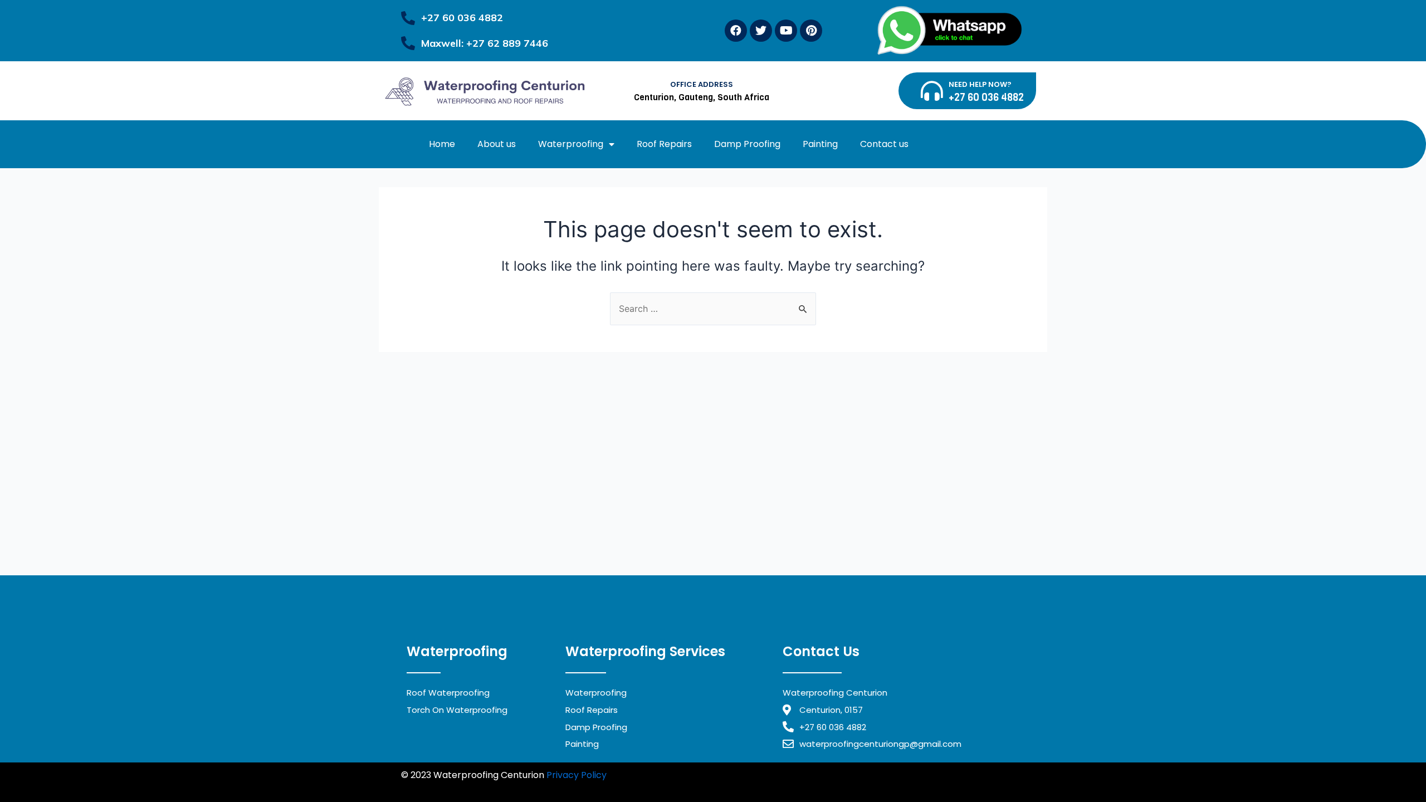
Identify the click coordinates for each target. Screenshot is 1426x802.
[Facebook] (736, 30)
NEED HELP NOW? (980, 84)
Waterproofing (570, 144)
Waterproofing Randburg (769, 775)
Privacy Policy (576, 775)
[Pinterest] (811, 30)
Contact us (884, 144)
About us (496, 144)
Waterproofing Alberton (496, 789)
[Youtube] (786, 30)
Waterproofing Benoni (875, 775)
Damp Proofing (747, 144)
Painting (820, 144)
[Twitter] (761, 30)
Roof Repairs (664, 144)
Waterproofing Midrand (661, 775)
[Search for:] (713, 308)
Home (442, 144)
